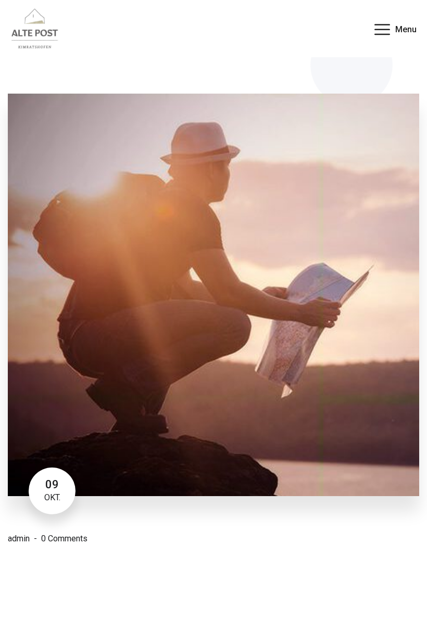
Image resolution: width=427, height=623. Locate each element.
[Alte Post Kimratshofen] (34, 28)
